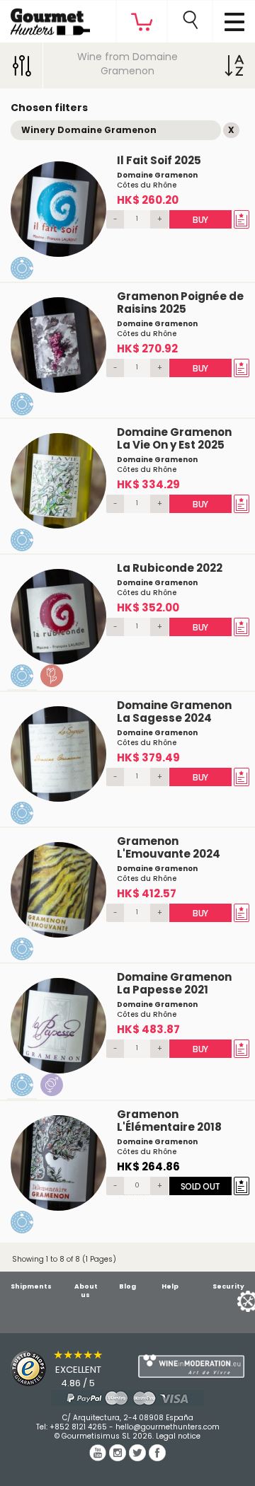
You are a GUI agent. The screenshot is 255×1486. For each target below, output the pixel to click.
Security (228, 1286)
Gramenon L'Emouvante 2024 (168, 847)
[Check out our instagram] (119, 1458)
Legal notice (178, 1436)
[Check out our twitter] (139, 1458)
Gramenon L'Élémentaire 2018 (169, 1120)
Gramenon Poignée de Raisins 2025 (180, 302)
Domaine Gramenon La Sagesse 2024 (174, 711)
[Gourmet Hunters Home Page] (45, 18)
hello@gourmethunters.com (167, 1427)
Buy (200, 220)
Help (170, 1286)
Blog (127, 1286)
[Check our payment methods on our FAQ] (127, 1398)
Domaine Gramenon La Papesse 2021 (174, 983)
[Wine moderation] (191, 1366)
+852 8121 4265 (78, 1427)
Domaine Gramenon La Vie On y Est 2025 (174, 438)
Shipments (31, 1286)
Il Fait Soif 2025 (159, 160)
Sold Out (200, 1186)
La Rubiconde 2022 (169, 567)
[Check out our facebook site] (157, 1458)
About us (86, 1290)
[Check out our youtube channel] (99, 1458)
